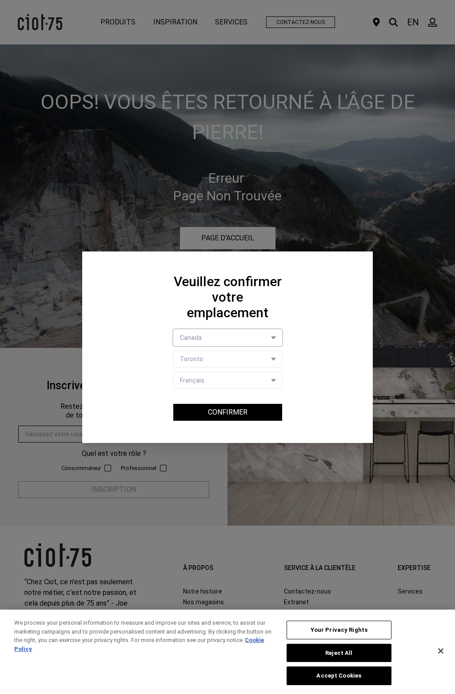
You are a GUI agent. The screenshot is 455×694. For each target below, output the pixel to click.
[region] (227, 652)
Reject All (338, 653)
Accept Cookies (338, 675)
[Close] (441, 651)
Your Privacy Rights (339, 629)
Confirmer (227, 412)
